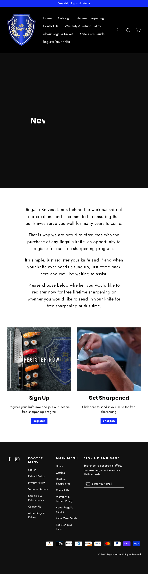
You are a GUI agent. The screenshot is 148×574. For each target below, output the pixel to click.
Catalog (63, 18)
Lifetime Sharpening (89, 18)
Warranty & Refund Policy (83, 26)
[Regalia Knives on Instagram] (17, 458)
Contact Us (50, 26)
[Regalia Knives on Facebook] (9, 458)
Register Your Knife (56, 41)
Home (47, 18)
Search (32, 470)
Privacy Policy (36, 483)
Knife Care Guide (92, 34)
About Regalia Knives (58, 34)
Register (39, 421)
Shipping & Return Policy (36, 498)
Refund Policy (36, 476)
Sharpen (109, 421)
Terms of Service (38, 489)
